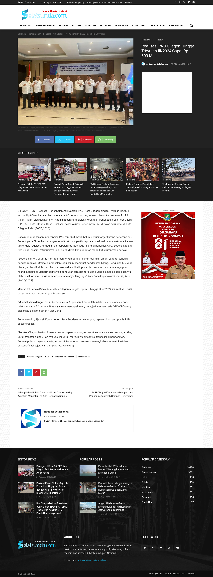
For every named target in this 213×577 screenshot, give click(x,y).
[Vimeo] (189, 2)
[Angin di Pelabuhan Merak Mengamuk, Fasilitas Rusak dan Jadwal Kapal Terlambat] (88, 507)
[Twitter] (184, 2)
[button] (191, 25)
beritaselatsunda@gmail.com (92, 560)
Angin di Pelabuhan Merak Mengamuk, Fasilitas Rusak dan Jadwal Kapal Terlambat (114, 506)
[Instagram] (180, 2)
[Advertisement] (167, 92)
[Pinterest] (36, 372)
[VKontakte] (177, 548)
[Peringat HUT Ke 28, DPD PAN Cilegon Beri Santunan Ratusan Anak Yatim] (34, 169)
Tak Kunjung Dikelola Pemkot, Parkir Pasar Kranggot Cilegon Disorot (176, 187)
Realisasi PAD (84, 356)
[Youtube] (193, 2)
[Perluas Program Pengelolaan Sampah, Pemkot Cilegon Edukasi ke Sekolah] (142, 169)
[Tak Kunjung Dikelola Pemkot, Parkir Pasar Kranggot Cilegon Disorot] (178, 169)
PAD (47, 356)
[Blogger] (144, 548)
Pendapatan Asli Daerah (63, 356)
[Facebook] (175, 2)
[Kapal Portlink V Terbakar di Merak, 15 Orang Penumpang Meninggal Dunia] (88, 470)
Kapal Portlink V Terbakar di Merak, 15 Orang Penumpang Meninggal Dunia (113, 469)
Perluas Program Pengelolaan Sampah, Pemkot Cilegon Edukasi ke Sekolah (142, 187)
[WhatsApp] (44, 372)
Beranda (22, 33)
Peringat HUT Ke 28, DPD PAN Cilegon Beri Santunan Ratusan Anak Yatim (32, 187)
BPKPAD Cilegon (34, 356)
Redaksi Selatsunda (158, 64)
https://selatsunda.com (54, 416)
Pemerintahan (34, 33)
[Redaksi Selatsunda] (143, 64)
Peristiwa (159, 40)
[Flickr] (161, 548)
